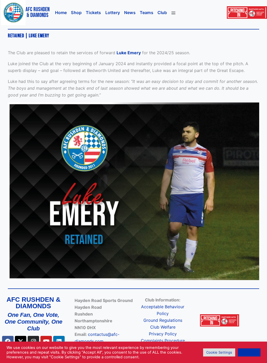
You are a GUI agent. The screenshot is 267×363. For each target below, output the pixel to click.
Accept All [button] (249, 352)
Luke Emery (129, 52)
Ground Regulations (162, 320)
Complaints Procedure (163, 340)
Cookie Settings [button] (219, 352)
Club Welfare (162, 327)
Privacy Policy (163, 333)
